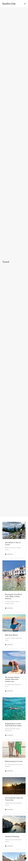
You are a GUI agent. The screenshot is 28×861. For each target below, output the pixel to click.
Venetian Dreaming (12, 836)
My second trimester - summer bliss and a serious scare (12, 679)
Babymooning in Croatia (14, 761)
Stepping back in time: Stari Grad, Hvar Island (13, 724)
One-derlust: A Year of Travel (13, 543)
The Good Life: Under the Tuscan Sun (14, 799)
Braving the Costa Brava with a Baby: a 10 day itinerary (13, 596)
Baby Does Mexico (11, 635)
